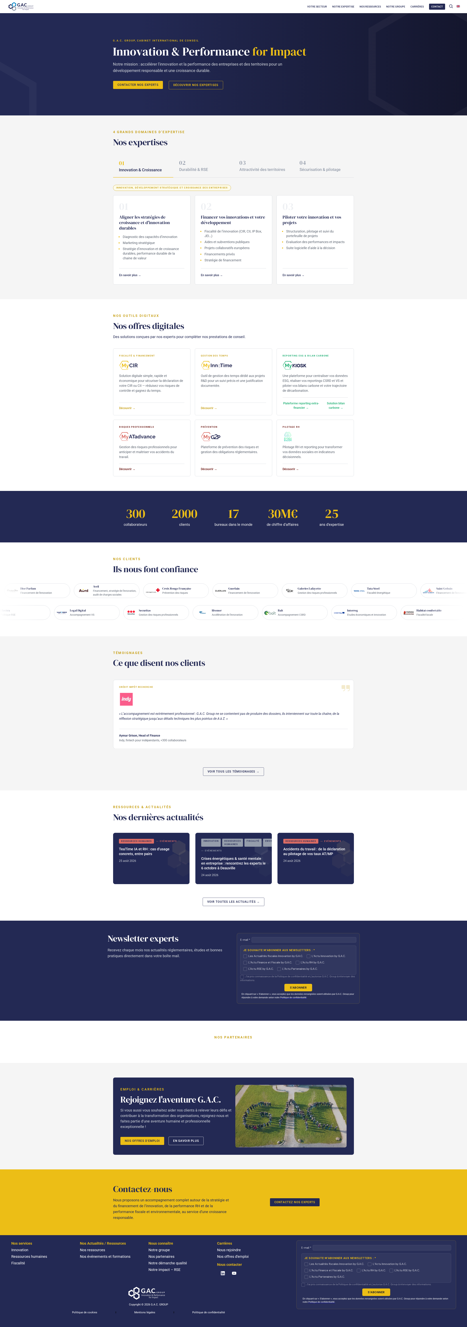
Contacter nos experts (138, 85)
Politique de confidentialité (208, 1312)
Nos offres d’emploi (233, 1256)
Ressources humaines (29, 1256)
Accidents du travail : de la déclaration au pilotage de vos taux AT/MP (315, 858)
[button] (451, 6)
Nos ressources (92, 1250)
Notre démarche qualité (167, 1263)
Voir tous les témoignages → (234, 771)
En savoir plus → (130, 275)
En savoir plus (186, 1141)
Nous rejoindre (229, 1250)
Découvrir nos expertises (196, 85)
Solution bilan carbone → (336, 405)
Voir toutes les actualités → (233, 901)
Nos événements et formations (105, 1256)
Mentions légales (144, 1312)
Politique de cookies (84, 1312)
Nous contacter (229, 1264)
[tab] (143, 167)
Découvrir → (127, 408)
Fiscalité (18, 1263)
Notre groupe (159, 1250)
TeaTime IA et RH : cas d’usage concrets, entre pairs (151, 858)
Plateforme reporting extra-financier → (301, 405)
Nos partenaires (161, 1256)
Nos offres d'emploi (142, 1141)
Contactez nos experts (294, 1202)
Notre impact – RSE (164, 1269)
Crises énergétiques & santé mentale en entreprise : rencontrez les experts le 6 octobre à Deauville (233, 858)
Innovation (19, 1250)
